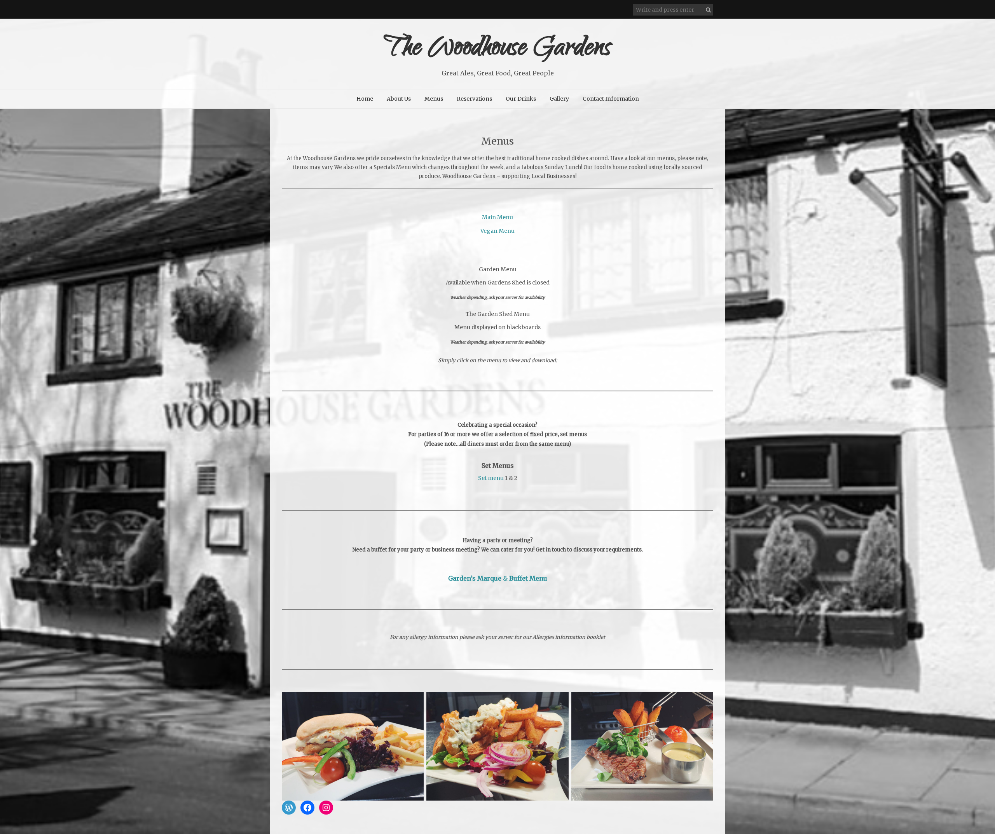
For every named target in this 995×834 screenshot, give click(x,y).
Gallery (559, 98)
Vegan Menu (497, 230)
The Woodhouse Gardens (497, 50)
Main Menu (497, 217)
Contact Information (611, 98)
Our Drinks (521, 98)
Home (364, 98)
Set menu (491, 478)
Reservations (474, 98)
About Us (399, 98)
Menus (433, 98)
